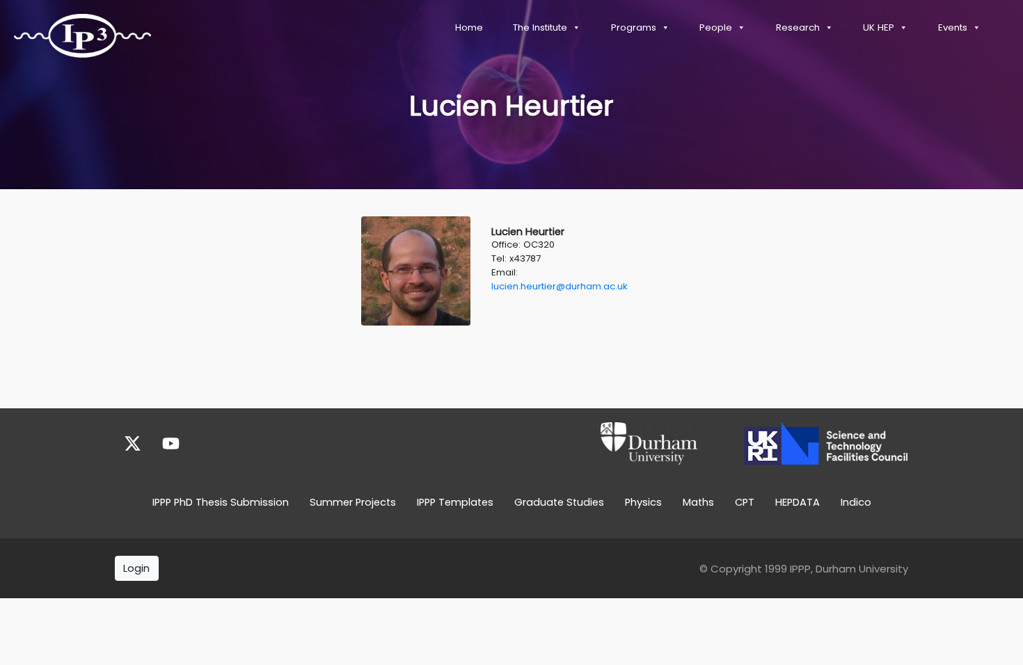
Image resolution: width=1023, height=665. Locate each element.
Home (469, 27)
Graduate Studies (559, 502)
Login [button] (136, 568)
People (715, 27)
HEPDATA (797, 502)
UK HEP (878, 27)
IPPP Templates (455, 502)
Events (952, 27)
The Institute (540, 27)
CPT (744, 502)
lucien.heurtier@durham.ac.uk (559, 286)
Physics (643, 502)
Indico (856, 502)
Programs (633, 27)
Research (798, 27)
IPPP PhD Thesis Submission (220, 502)
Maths (698, 502)
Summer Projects (353, 502)
